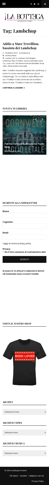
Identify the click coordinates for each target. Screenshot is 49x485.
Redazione (25, 53)
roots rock (11, 63)
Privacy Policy (37, 481)
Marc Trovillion (17, 61)
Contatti (23, 475)
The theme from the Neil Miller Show (29, 63)
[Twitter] (34, 4)
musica (27, 61)
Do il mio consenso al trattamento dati (25, 252)
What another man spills (17, 66)
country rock (10, 58)
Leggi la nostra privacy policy (17, 243)
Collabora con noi (36, 475)
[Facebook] (31, 4)
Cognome (8, 221)
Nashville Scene (36, 61)
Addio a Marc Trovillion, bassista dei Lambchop (21, 46)
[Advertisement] (22, 177)
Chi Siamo (14, 475)
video (5, 66)
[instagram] (38, 4)
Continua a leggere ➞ (14, 87)
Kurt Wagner (31, 58)
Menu (4, 4)
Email (6, 232)
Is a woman (20, 58)
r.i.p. (4, 63)
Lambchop (7, 61)
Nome (6, 211)
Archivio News (10, 55)
